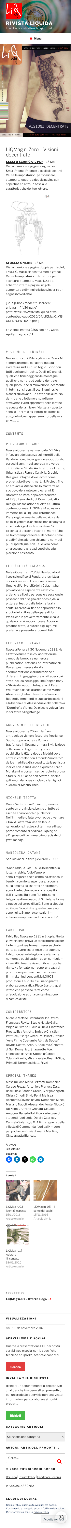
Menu (37, 38)
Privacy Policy (27, 1477)
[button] (61, 1517)
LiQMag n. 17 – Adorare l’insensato (15, 1254)
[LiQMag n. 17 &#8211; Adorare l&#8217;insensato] (18, 1234)
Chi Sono (11, 1477)
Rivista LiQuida (29, 23)
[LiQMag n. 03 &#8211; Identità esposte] (18, 1190)
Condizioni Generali (49, 1477)
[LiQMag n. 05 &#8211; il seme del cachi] (45, 1190)
